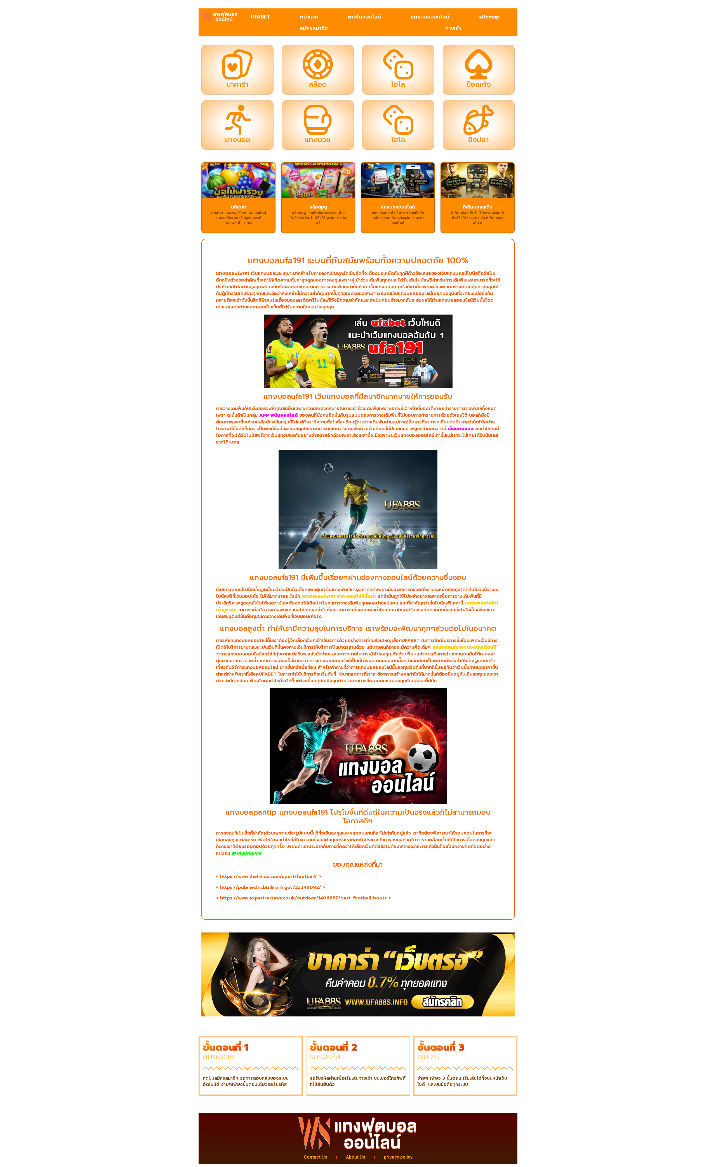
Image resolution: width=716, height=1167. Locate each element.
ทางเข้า (453, 28)
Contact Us (315, 1157)
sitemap (489, 17)
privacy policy (398, 1157)
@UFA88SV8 (246, 853)
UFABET (260, 17)
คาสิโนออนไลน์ (364, 17)
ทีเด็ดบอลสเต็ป (478, 207)
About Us (355, 1157)
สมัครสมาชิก (314, 28)
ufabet (238, 207)
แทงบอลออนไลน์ (430, 17)
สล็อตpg (318, 207)
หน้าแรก (309, 17)
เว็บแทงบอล (461, 428)
